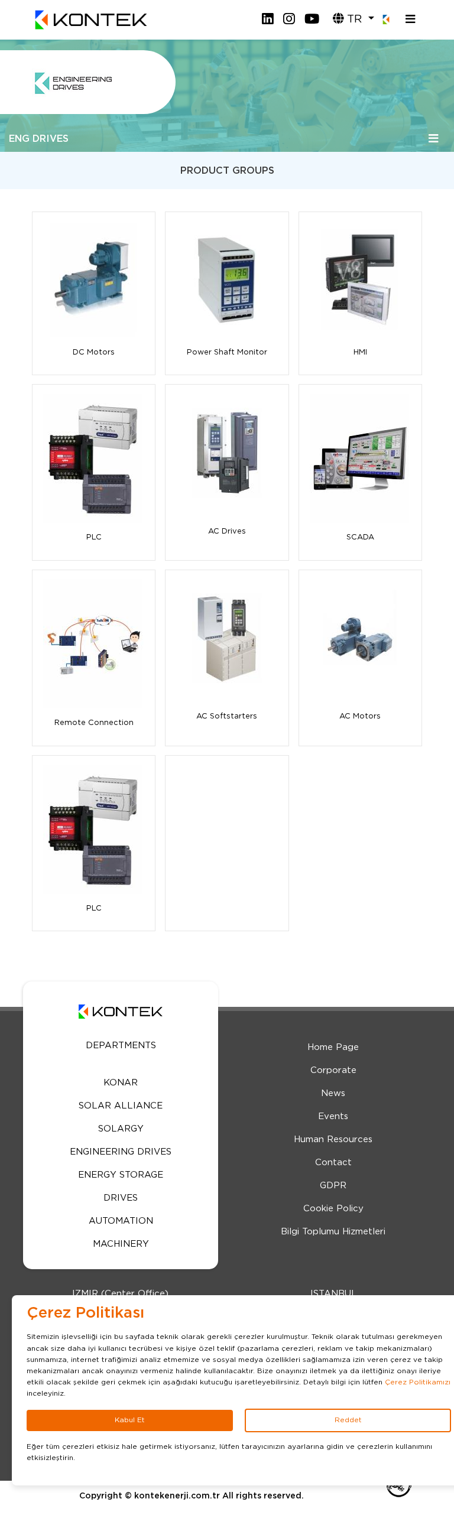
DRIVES (120, 1198)
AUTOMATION (121, 1221)
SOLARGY (121, 1128)
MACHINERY (121, 1244)
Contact (333, 1162)
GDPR (333, 1185)
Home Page (333, 1047)
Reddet (348, 1419)
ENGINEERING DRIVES (120, 1151)
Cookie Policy (333, 1208)
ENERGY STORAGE (120, 1175)
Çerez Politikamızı (417, 1382)
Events (333, 1116)
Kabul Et (130, 1419)
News (333, 1093)
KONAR (120, 1082)
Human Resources (333, 1139)
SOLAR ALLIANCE (121, 1105)
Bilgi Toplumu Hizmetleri (333, 1231)
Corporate (333, 1070)
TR (354, 19)
